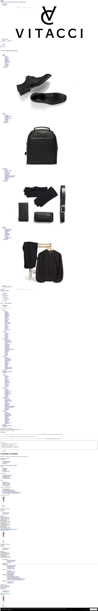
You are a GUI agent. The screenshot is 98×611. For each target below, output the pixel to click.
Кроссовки (7, 58)
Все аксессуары (8, 340)
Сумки (4, 113)
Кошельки (7, 174)
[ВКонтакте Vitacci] (4, 497)
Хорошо (93, 609)
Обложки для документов (10, 175)
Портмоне (7, 178)
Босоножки (7, 314)
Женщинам (5, 3)
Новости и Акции (6, 471)
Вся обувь (7, 312)
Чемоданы (7, 121)
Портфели (7, 117)
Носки (6, 236)
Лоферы (6, 59)
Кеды (6, 57)
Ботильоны (7, 315)
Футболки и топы (8, 368)
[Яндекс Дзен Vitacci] (3, 503)
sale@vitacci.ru (5, 513)
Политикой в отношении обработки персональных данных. (52, 434)
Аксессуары (5, 168)
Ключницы (7, 173)
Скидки (4, 285)
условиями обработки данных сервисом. (52, 438)
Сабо (6, 62)
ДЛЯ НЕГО (7, 290)
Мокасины (7, 60)
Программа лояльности (7, 286)
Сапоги (6, 326)
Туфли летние (7, 329)
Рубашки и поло (8, 237)
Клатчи (6, 334)
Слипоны (7, 64)
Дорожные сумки (8, 116)
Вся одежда (7, 358)
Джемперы (7, 233)
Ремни (6, 179)
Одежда (4, 227)
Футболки (7, 238)
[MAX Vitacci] (3, 506)
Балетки (6, 313)
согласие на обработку (11, 436)
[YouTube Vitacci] (3, 498)
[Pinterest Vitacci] (3, 500)
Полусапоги (7, 323)
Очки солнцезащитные (9, 176)
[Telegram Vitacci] (3, 501)
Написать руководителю (5, 517)
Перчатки (7, 177)
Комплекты (7, 235)
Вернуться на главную (4, 458)
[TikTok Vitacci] (3, 505)
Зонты (6, 171)
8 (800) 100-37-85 (5, 39)
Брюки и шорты (8, 229)
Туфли (6, 65)
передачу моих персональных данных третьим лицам (26, 436)
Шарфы (6, 355)
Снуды (6, 354)
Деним (6, 232)
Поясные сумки (8, 118)
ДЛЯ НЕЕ (2, 290)
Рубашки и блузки (8, 367)
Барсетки (7, 115)
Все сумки (7, 333)
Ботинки (6, 56)
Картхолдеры (7, 172)
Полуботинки (7, 61)
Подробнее (86, 609)
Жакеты (6, 364)
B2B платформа (3, 519)
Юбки (6, 369)
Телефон (12, 430)
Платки (6, 352)
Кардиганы (7, 234)
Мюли (6, 321)
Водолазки (7, 231)
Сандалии (7, 63)
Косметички (7, 346)
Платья (6, 366)
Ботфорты (7, 317)
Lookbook (4, 372)
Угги (6, 330)
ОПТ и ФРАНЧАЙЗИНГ (21, 1)
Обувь (4, 54)
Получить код (3, 432)
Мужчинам (5, 4)
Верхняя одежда (8, 230)
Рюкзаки (6, 119)
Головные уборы (8, 170)
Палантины (7, 350)
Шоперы (6, 337)
